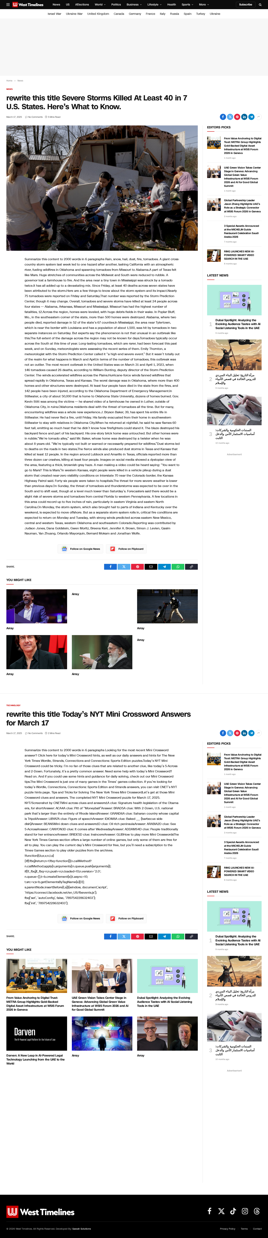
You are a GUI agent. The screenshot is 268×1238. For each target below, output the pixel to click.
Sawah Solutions (81, 1229)
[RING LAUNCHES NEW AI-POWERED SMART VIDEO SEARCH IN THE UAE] (214, 255)
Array (10, 628)
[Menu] (8, 5)
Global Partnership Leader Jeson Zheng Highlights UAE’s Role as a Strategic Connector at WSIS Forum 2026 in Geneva (242, 206)
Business (133, 4)
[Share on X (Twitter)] (230, 117)
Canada (119, 14)
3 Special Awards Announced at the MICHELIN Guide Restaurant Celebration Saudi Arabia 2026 (241, 231)
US (67, 4)
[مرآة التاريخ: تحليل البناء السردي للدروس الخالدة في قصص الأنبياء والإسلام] (234, 354)
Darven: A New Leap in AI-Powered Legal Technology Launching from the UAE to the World (35, 1059)
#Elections (82, 4)
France (150, 14)
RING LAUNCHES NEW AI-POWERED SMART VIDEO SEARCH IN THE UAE (239, 255)
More (202, 4)
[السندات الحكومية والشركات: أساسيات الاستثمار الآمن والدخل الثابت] (234, 409)
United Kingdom (98, 14)
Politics (116, 4)
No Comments (35, 117)
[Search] (260, 5)
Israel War (54, 14)
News (56, 4)
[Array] (36, 606)
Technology (13, 705)
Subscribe (245, 4)
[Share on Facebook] (223, 117)
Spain (187, 14)
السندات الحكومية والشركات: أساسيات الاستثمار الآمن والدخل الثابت (235, 434)
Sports (186, 4)
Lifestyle (152, 4)
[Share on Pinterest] (237, 117)
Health (171, 4)
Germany (135, 14)
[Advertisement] (134, 47)
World (98, 4)
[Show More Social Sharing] (258, 117)
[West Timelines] (27, 4)
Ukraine (215, 14)
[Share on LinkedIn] (244, 117)
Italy (162, 14)
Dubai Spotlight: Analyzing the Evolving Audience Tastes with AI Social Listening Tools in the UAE (238, 324)
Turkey (200, 14)
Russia (174, 14)
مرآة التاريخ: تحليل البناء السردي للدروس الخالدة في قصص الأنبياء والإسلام (235, 379)
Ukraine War (74, 14)
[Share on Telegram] (251, 117)
